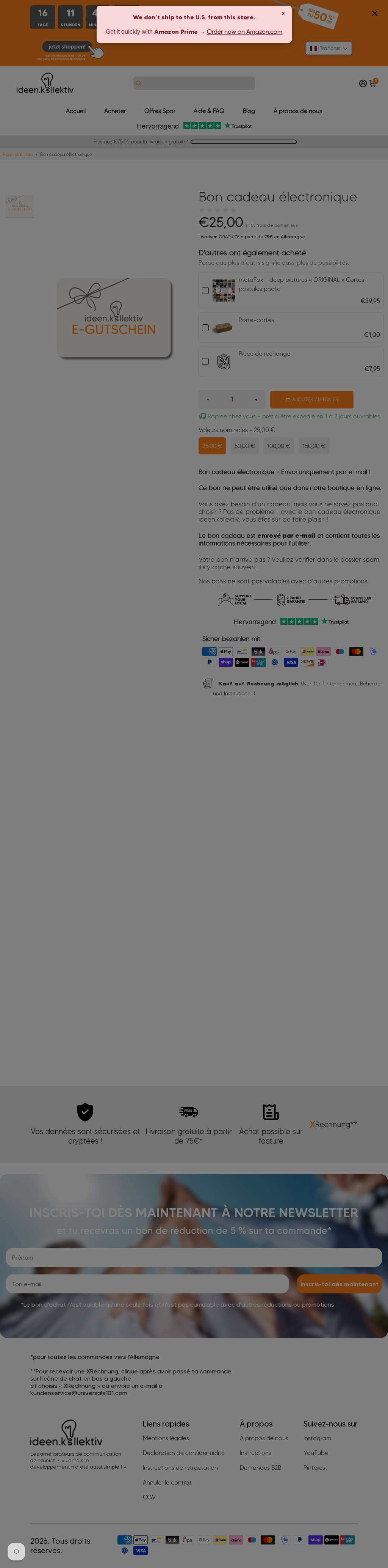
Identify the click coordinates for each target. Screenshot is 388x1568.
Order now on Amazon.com (245, 31)
